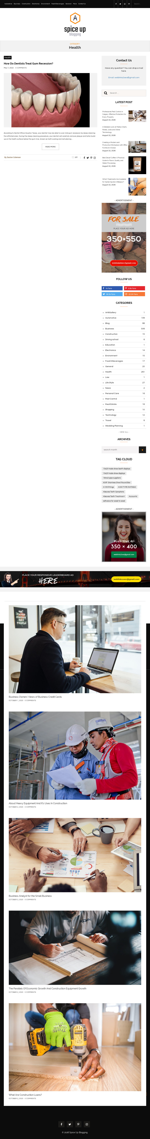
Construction (26, 4)
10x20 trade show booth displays (116, 469)
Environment (45, 4)
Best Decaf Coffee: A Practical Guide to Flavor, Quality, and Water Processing (113, 160)
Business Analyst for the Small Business (30, 896)
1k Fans (109, 288)
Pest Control (125, 399)
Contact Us (82, 4)
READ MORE (50, 147)
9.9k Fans (132, 288)
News (125, 388)
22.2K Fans (133, 294)
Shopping (125, 410)
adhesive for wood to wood (114, 501)
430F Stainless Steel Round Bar (116, 483)
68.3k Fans (110, 294)
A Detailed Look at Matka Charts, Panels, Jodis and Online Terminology (114, 129)
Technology (125, 415)
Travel (125, 420)
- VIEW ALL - (124, 432)
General (68, 4)
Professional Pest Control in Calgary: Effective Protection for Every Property (114, 114)
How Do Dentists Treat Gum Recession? (28, 63)
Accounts (133, 496)
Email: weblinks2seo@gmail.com (123, 78)
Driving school (125, 339)
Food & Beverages (57, 4)
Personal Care (125, 393)
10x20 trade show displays (114, 473)
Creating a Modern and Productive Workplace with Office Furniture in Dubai (114, 145)
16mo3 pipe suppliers (112, 478)
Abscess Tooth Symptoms (113, 492)
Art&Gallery (125, 313)
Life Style (125, 383)
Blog (125, 323)
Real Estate (125, 404)
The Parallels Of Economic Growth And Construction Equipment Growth (47, 988)
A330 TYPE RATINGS (127, 487)
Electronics (36, 4)
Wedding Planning (125, 426)
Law (125, 377)
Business (17, 4)
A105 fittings (108, 487)
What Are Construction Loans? (25, 1094)
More (75, 4)
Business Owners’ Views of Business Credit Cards (35, 697)
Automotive (8, 4)
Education (125, 345)
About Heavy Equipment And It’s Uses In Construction (38, 803)
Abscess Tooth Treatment (114, 496)
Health (8, 58)
